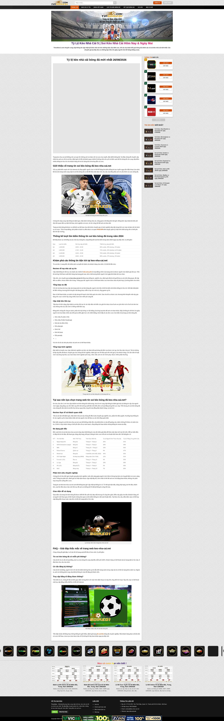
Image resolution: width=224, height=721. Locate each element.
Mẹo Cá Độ (149, 7)
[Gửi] (114, 2)
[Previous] (54, 675)
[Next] (169, 675)
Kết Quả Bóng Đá (129, 7)
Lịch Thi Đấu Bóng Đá (113, 7)
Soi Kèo (140, 7)
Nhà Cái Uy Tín (85, 7)
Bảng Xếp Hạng (98, 7)
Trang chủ (74, 7)
